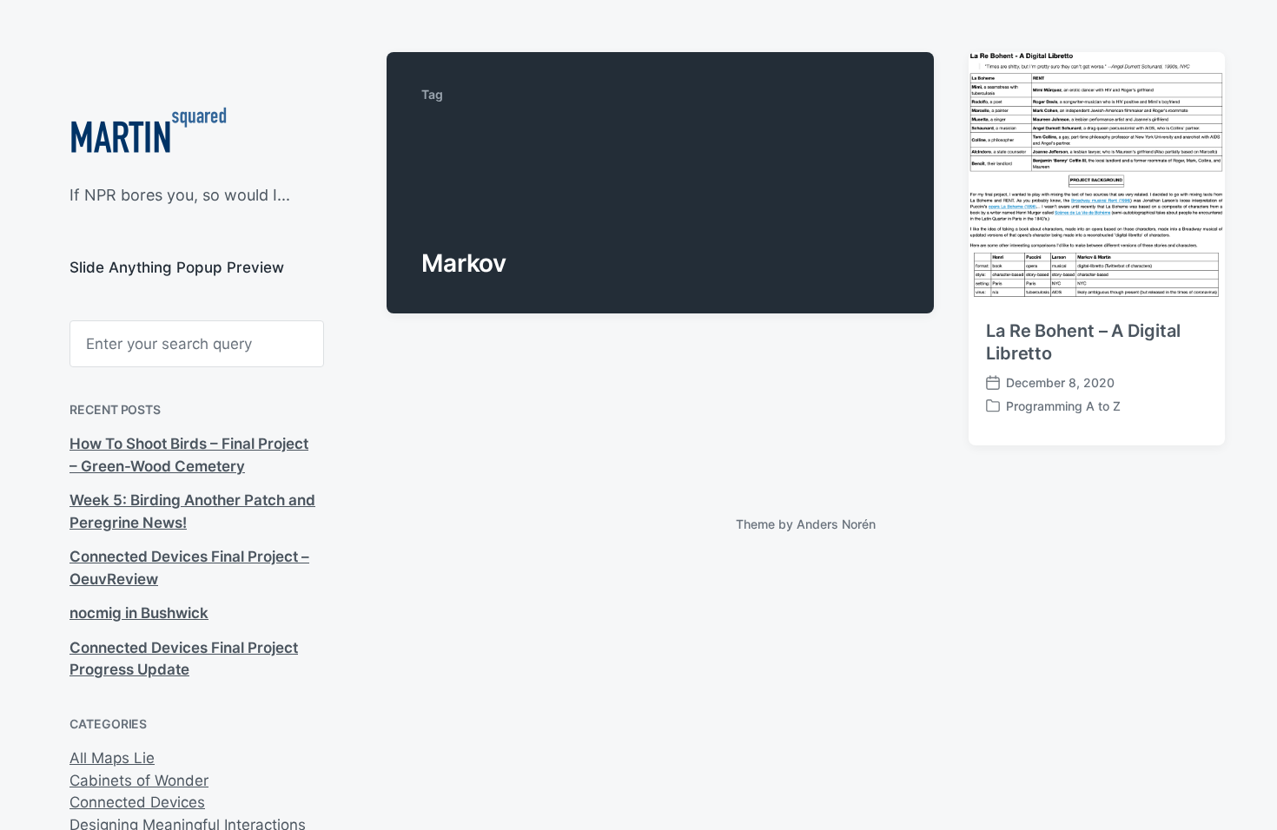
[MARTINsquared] (148, 135)
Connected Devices (137, 802)
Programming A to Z (1063, 406)
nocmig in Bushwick (138, 613)
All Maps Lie (112, 758)
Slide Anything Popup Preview (176, 267)
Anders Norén (836, 524)
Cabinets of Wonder (138, 780)
